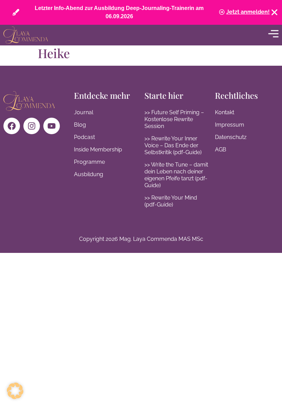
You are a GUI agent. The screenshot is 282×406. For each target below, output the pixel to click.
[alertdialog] (141, 12)
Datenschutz (231, 137)
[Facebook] (11, 126)
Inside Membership (98, 149)
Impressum (229, 124)
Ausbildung (88, 174)
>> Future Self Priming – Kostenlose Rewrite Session (174, 119)
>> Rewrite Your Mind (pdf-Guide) (170, 201)
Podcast (84, 137)
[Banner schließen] (274, 12)
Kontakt (224, 112)
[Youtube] (51, 126)
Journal (83, 112)
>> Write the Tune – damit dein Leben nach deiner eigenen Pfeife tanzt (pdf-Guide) (176, 175)
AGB (220, 149)
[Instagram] (31, 126)
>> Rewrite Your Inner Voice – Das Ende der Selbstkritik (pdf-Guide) (173, 145)
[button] (15, 391)
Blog (80, 124)
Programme (89, 162)
